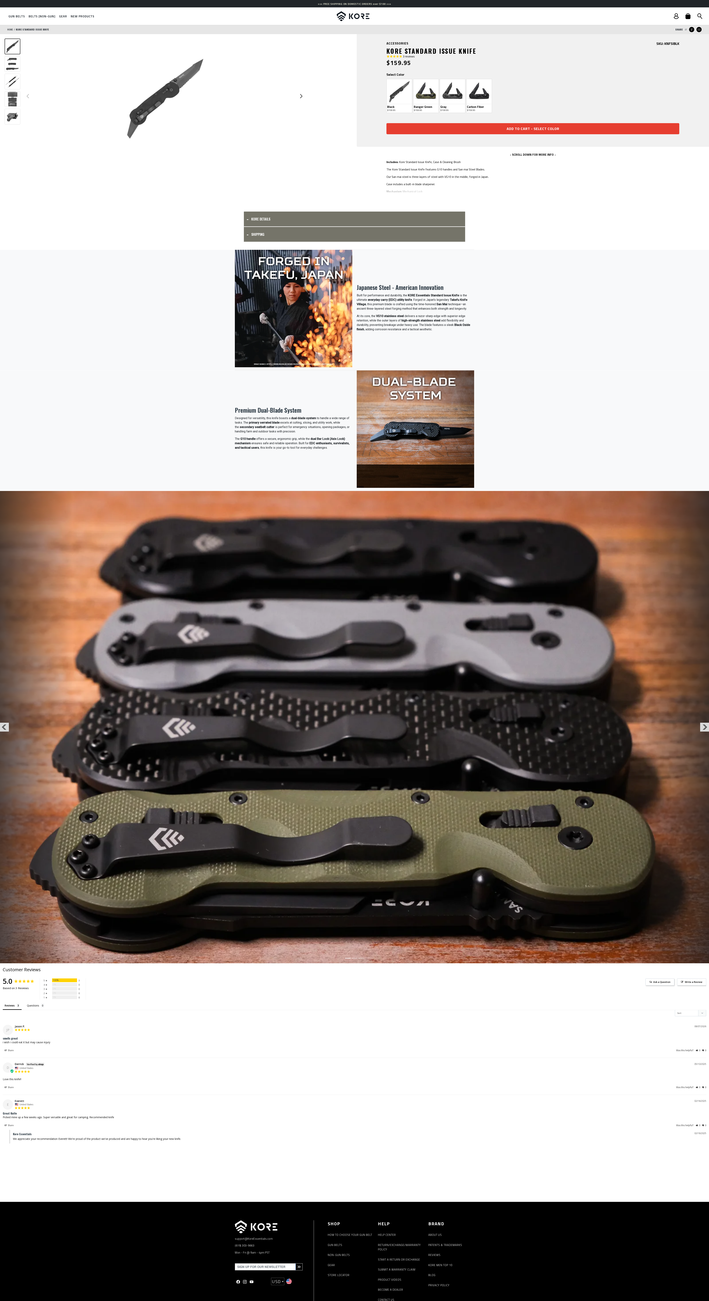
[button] (688, 16)
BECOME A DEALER (390, 1290)
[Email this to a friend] (699, 29)
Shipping (257, 234)
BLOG (432, 1275)
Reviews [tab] (10, 1005)
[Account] (676, 16)
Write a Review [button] (693, 982)
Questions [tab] (33, 1005)
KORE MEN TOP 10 (440, 1265)
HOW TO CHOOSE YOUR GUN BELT (350, 1235)
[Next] (656, 727)
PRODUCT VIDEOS (389, 1280)
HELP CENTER (387, 1235)
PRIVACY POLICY (439, 1285)
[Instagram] (245, 1281)
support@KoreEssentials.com (254, 1239)
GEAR (331, 1265)
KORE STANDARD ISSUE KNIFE (32, 29)
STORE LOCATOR (339, 1275)
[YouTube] (251, 1281)
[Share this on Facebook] (691, 29)
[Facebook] (238, 1281)
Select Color (395, 74)
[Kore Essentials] (353, 16)
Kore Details (260, 219)
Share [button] (10, 1050)
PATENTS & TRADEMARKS (445, 1245)
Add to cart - (533, 128)
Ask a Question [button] (661, 982)
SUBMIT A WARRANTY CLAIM (396, 1269)
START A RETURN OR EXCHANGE (399, 1259)
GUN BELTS (335, 1245)
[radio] (399, 96)
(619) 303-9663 (244, 1245)
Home (10, 29)
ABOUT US (435, 1235)
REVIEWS (434, 1255)
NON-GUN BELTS (339, 1255)
